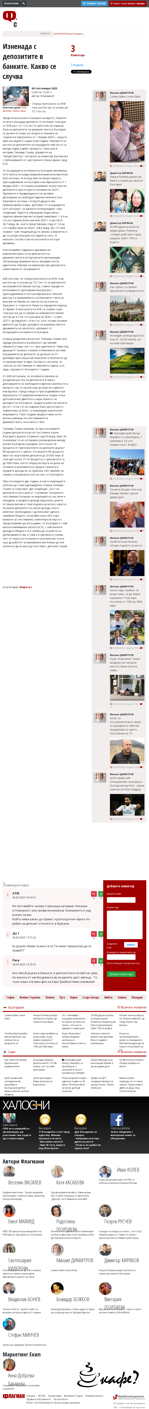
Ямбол (108, 997)
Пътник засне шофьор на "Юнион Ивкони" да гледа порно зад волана (131, 1020)
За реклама (54, 1395)
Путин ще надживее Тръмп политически (24, 1344)
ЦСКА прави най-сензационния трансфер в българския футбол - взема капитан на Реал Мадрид (127, 783)
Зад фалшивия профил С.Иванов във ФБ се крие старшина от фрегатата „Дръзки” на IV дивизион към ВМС (71, 1196)
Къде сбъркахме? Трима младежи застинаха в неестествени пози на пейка (125, 664)
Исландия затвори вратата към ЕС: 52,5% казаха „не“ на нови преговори (127, 339)
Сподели (77, 65)
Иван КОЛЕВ (128, 1169)
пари (23, 110)
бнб (24, 107)
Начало (31, 1395)
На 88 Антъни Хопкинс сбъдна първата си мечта (126, 543)
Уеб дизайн (118, 1403)
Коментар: (113, 907)
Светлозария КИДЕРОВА (19, 1262)
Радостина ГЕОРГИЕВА (66, 1223)
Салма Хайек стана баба (125, 96)
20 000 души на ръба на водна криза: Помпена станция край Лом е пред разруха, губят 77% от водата (125, 234)
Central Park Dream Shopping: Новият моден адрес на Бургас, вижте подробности (97, 33)
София (10, 997)
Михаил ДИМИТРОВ (74, 1260)
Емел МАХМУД (21, 1221)
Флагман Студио (73, 1395)
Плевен (50, 997)
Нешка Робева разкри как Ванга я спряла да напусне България (126, 180)
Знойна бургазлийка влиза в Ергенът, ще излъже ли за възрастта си (16, 1038)
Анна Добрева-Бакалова (21, 1378)
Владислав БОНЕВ (24, 1299)
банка (16, 110)
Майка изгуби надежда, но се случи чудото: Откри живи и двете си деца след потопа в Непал (131, 1084)
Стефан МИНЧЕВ (23, 1334)
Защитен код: (112, 945)
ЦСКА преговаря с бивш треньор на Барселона (43, 1081)
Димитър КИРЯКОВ (121, 1260)
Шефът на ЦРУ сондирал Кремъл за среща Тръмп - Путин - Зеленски (103, 1082)
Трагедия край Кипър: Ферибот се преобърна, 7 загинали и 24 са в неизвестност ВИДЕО (126, 438)
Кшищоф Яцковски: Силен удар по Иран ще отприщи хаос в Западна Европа (72, 1311)
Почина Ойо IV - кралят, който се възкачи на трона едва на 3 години (22, 1311)
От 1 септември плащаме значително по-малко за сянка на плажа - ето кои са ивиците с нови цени (73, 1022)
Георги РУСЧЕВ (118, 1221)
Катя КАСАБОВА (70, 1182)
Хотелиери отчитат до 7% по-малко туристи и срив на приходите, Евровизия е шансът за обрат (22, 1273)
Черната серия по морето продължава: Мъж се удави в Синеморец (102, 1038)
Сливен (122, 997)
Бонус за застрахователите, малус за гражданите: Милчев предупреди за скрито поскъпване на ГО (126, 725)
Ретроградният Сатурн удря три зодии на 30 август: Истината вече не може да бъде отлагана (74, 1084)
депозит (7, 110)
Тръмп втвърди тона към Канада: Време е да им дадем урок (126, 493)
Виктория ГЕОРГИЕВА (114, 1301)
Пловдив (137, 997)
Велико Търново (30, 997)
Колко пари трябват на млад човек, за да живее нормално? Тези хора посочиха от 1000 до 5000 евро (126, 597)
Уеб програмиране (135, 1403)
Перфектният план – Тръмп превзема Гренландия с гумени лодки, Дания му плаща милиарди (24, 1196)
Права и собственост (39, 1399)
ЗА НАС (42, 1395)
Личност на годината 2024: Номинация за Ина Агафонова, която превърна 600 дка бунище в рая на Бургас (72, 1234)
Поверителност (94, 1395)
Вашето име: (114, 893)
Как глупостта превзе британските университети (127, 288)
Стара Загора (90, 997)
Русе (62, 997)
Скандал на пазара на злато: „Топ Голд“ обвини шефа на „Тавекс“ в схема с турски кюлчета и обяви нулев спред (120, 1234)
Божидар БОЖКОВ (72, 1299)
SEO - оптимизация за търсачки (129, 1407)
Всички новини (133, 1007)
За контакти (60, 1399)
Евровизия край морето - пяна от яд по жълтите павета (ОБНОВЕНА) (120, 1311)
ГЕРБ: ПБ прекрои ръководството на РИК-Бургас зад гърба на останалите (22, 1233)
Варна (73, 997)
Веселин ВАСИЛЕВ (24, 1182)
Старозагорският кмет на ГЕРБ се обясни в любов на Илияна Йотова (118, 1181)
